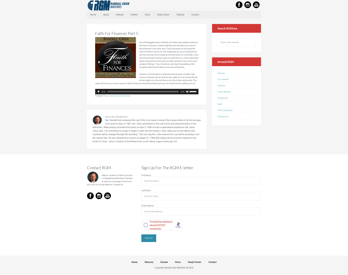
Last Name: (146, 190)
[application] (146, 91)
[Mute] (187, 91)
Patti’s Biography (225, 110)
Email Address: (147, 206)
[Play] (98, 91)
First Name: (146, 175)
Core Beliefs (223, 79)
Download (125, 96)
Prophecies (222, 98)
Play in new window (111, 96)
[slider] (193, 91)
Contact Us (118, 185)
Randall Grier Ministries (108, 5)
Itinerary (221, 73)
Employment (223, 116)
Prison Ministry (224, 92)
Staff (219, 104)
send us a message (112, 181)
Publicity (221, 85)
